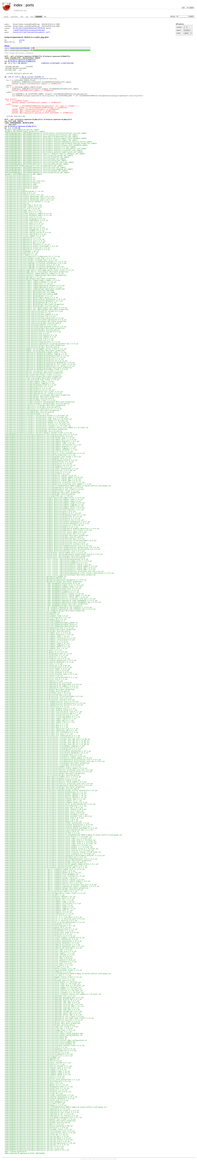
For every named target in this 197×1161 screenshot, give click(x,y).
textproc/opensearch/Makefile (20, 48)
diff (45, 17)
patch (48, 28)
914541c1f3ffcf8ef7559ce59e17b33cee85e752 (29, 32)
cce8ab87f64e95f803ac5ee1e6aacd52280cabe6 (29, 30)
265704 (22, 40)
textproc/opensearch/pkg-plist (20, 50)
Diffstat (6, 46)
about (6, 17)
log (27, 17)
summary (14, 17)
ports (30, 5)
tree (31, 17)
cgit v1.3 (90, 1159)
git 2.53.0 (96, 1159)
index (18, 5)
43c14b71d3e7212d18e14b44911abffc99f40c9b (29, 28)
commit (38, 17)
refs (21, 17)
